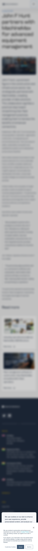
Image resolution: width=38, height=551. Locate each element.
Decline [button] (29, 547)
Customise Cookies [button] (10, 547)
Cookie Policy (25, 532)
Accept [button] (20, 547)
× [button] (33, 526)
